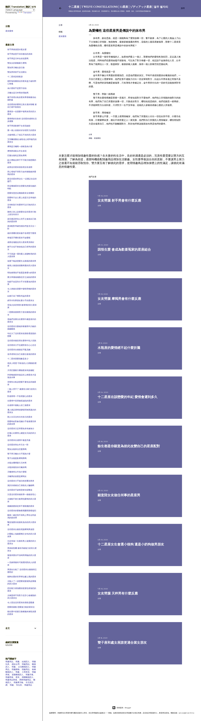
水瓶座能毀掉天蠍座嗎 (17, 467)
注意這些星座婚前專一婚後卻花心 (21, 494)
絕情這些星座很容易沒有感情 (19, 167)
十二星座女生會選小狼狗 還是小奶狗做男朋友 (131, 544)
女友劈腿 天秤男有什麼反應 (118, 593)
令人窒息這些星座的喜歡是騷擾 (20, 602)
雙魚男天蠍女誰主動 (16, 67)
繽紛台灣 (15, 664)
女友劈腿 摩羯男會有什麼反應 (119, 298)
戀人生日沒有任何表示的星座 (19, 417)
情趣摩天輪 (18, 682)
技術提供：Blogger (124, 708)
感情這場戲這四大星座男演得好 (20, 242)
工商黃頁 (26, 672)
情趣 (17, 661)
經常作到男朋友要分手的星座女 (20, 300)
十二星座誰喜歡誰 (15, 76)
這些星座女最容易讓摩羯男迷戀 (20, 529)
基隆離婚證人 (17, 674)
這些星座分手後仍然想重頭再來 (20, 481)
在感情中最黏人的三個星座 (18, 405)
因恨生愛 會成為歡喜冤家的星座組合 (124, 249)
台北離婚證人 (24, 667)
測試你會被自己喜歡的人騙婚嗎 (20, 485)
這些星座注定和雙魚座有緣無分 (20, 428)
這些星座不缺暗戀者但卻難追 (19, 490)
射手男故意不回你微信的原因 (19, 54)
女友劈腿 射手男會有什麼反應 (119, 200)
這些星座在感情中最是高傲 (18, 440)
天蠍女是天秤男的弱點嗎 (17, 93)
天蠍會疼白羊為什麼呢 (17, 472)
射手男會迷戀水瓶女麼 (17, 49)
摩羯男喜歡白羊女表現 (17, 151)
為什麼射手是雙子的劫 (17, 88)
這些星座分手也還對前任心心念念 (21, 345)
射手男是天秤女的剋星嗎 (17, 58)
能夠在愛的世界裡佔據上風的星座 (21, 576)
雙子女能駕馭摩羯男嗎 (17, 458)
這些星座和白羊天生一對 (17, 444)
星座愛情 (62, 36)
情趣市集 (29, 674)
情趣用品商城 (11, 680)
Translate (27, 12)
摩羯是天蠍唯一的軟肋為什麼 (19, 146)
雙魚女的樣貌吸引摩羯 (17, 63)
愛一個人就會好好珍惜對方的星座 (21, 130)
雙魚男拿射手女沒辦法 (17, 72)
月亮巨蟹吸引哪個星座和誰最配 (20, 370)
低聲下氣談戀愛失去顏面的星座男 (21, 261)
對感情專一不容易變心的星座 (19, 396)
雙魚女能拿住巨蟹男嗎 (17, 449)
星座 (17, 677)
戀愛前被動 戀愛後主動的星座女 (21, 607)
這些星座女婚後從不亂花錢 (18, 349)
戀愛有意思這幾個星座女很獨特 (20, 193)
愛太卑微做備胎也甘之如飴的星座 (21, 277)
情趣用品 (9, 661)
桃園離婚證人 (27, 677)
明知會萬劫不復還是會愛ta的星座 (21, 272)
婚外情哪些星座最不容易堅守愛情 (21, 233)
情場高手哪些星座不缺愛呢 (18, 237)
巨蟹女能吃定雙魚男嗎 (17, 155)
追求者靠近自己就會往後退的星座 (21, 354)
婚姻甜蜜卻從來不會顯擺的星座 (20, 506)
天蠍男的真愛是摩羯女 (17, 476)
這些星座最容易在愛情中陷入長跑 (21, 340)
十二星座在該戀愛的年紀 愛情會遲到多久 (128, 397)
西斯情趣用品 (25, 680)
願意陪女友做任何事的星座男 (119, 495)
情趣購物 (15, 669)
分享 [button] (60, 25)
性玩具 (19, 685)
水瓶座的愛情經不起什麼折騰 (119, 347)
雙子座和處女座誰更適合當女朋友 (122, 642)
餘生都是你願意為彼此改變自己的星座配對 (129, 446)
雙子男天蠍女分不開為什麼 (18, 453)
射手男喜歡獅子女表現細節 (18, 126)
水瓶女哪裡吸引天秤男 (17, 463)
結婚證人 (26, 661)
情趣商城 (9, 677)
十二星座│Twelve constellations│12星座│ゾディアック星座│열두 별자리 (118, 6)
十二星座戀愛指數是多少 (17, 358)
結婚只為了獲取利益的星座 (18, 296)
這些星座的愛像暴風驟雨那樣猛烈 (21, 510)
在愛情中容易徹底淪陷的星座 (19, 400)
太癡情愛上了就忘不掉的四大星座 (21, 135)
